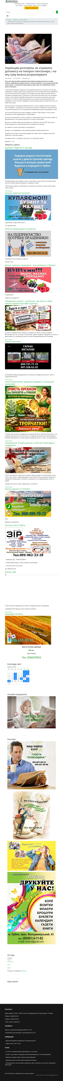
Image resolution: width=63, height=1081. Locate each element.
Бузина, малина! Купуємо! (17, 193)
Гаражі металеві (12, 341)
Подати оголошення (31, 8)
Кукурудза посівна (14, 614)
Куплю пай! (10, 572)
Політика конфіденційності (51, 1075)
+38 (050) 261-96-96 (19, 3)
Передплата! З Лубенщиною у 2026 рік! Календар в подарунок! (30, 444)
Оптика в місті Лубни (15, 525)
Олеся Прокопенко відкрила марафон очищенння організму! (29, 382)
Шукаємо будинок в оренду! (18, 147)
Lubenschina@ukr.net (42, 3)
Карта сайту (39, 1075)
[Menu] (7, 16)
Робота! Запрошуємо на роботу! (20, 229)
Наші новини (8, 78)
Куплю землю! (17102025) (17, 489)
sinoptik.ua (23, 971)
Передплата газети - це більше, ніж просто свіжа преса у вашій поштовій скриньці (28, 302)
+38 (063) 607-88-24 (30, 3)
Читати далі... (9, 191)
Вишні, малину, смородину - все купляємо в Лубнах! (30, 265)
